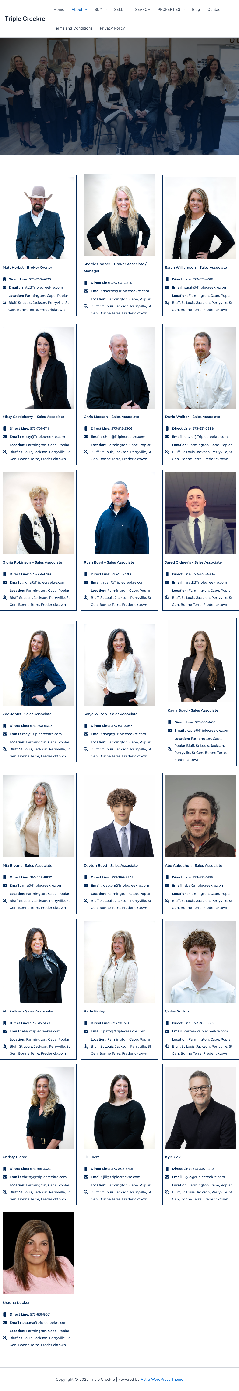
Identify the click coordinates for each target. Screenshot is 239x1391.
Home (59, 9)
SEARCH (142, 9)
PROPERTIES (169, 9)
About (77, 9)
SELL (118, 9)
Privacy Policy (112, 28)
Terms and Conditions (73, 28)
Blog (196, 9)
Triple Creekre (25, 18)
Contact (214, 9)
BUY (98, 9)
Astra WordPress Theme (162, 1379)
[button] (84, 9)
